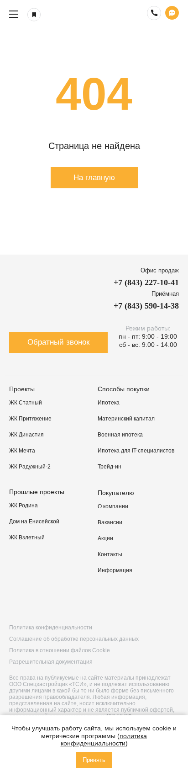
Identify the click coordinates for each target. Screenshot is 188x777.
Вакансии (110, 522)
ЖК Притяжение (30, 418)
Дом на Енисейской (34, 521)
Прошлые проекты (36, 491)
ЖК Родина (23, 505)
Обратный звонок (58, 342)
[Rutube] (68, 600)
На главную (94, 177)
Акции (105, 538)
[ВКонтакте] (17, 600)
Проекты (22, 389)
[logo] (94, 14)
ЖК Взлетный (27, 537)
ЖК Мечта (22, 450)
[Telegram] (119, 600)
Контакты (110, 554)
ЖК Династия (26, 434)
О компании (113, 506)
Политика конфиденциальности (50, 627)
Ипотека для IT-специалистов (136, 450)
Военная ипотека (120, 434)
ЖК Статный (25, 402)
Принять (94, 759)
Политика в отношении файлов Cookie (59, 650)
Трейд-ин (109, 466)
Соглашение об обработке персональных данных (74, 639)
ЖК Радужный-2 (30, 466)
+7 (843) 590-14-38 (146, 305)
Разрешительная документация (51, 662)
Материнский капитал (126, 418)
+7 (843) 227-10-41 (146, 282)
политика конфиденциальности (104, 739)
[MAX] (170, 600)
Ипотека (109, 402)
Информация (115, 570)
